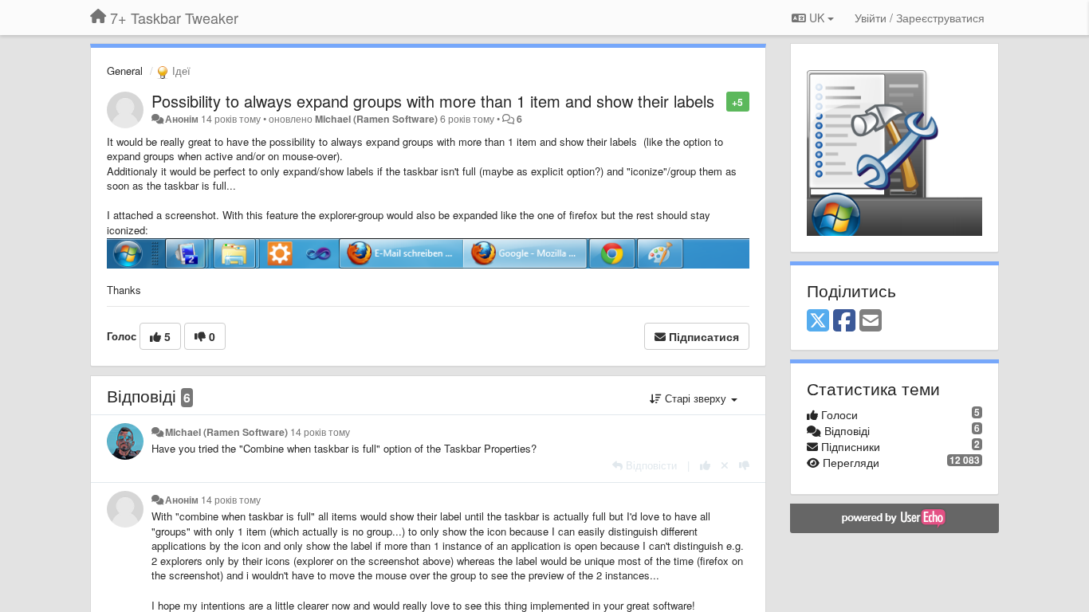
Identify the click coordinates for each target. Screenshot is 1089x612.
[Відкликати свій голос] (725, 465)
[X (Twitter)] (818, 321)
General (125, 70)
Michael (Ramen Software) (376, 119)
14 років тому (320, 432)
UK (817, 18)
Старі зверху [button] (695, 398)
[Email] (870, 321)
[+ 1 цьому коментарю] (705, 465)
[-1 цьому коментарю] (744, 465)
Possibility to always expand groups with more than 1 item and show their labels (432, 100)
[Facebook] (844, 321)
